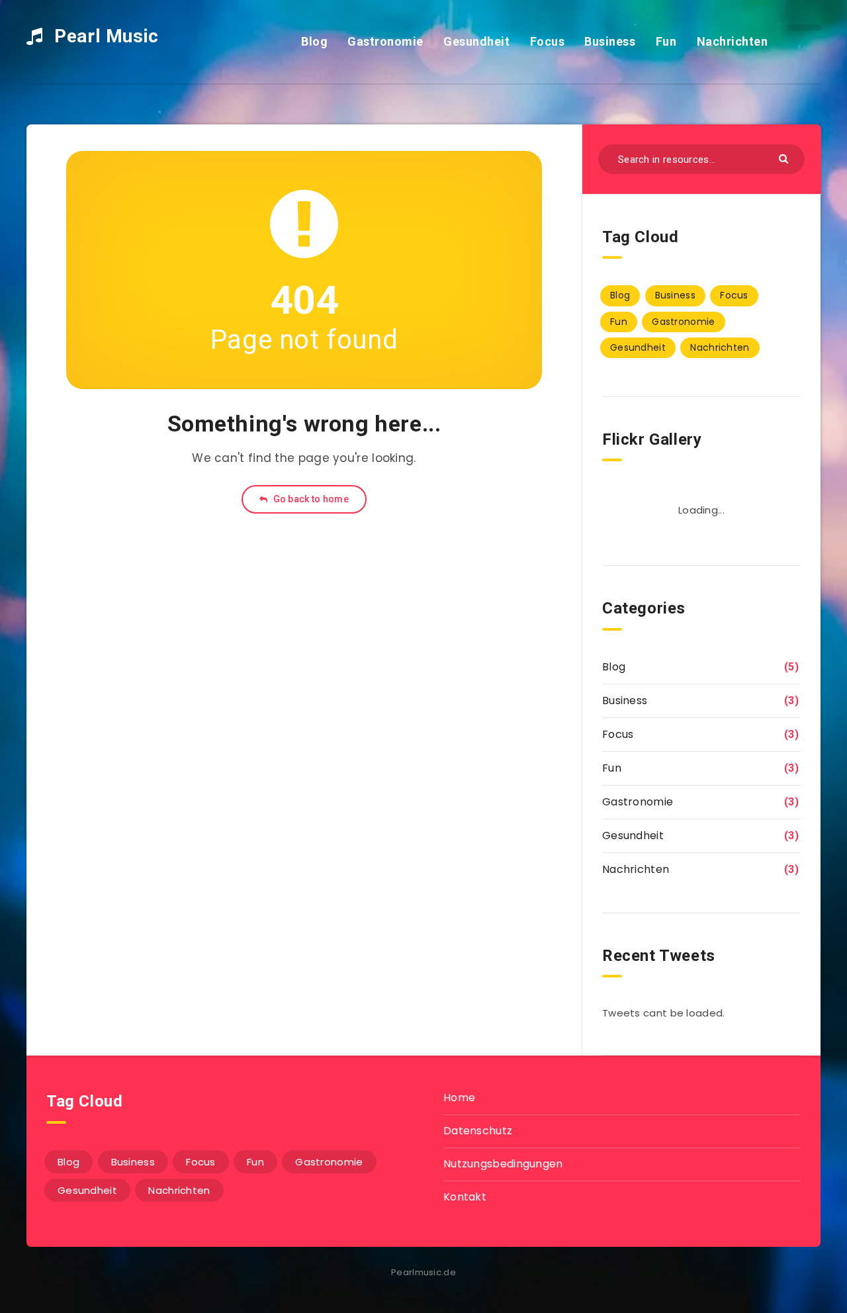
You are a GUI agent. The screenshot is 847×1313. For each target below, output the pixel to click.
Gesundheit (476, 41)
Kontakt (464, 1196)
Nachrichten (732, 41)
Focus (547, 41)
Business (609, 41)
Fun (666, 41)
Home (459, 1097)
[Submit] (785, 158)
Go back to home (310, 499)
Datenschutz (477, 1130)
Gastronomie (385, 41)
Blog (314, 41)
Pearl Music (104, 36)
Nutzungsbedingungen (503, 1163)
